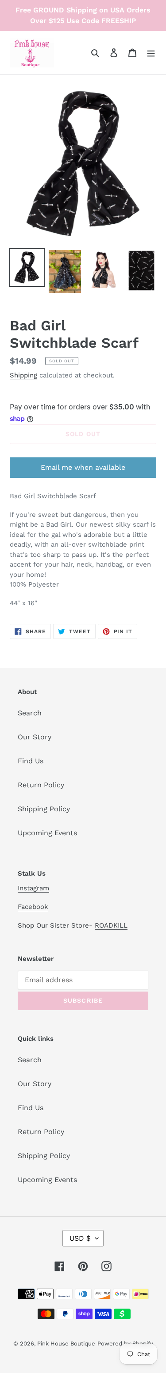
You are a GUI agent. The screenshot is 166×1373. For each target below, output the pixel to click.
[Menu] (151, 52)
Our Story (34, 737)
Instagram (33, 888)
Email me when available (83, 467)
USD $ (80, 1238)
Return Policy (41, 785)
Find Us (30, 761)
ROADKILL (111, 925)
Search (30, 713)
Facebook (33, 907)
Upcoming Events (47, 833)
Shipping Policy (44, 809)
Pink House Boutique (66, 1343)
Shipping (23, 375)
